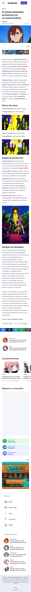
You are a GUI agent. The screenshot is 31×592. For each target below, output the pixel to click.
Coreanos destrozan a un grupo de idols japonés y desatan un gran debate (18, 349)
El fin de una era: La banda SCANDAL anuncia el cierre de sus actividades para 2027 (18, 570)
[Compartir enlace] (28, 330)
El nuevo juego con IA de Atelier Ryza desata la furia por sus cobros (18, 341)
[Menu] (3, 2)
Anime (4, 8)
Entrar (24, 3)
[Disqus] (15, 413)
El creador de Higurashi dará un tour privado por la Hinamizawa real (18, 556)
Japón (24, 374)
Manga (3, 374)
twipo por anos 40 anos (21, 579)
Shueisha (26, 85)
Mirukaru (4, 21)
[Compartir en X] (9, 330)
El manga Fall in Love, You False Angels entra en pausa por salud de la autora (12, 378)
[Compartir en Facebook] (3, 330)
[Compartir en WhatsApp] (22, 330)
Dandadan (24, 66)
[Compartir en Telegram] (15, 330)
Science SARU (23, 168)
